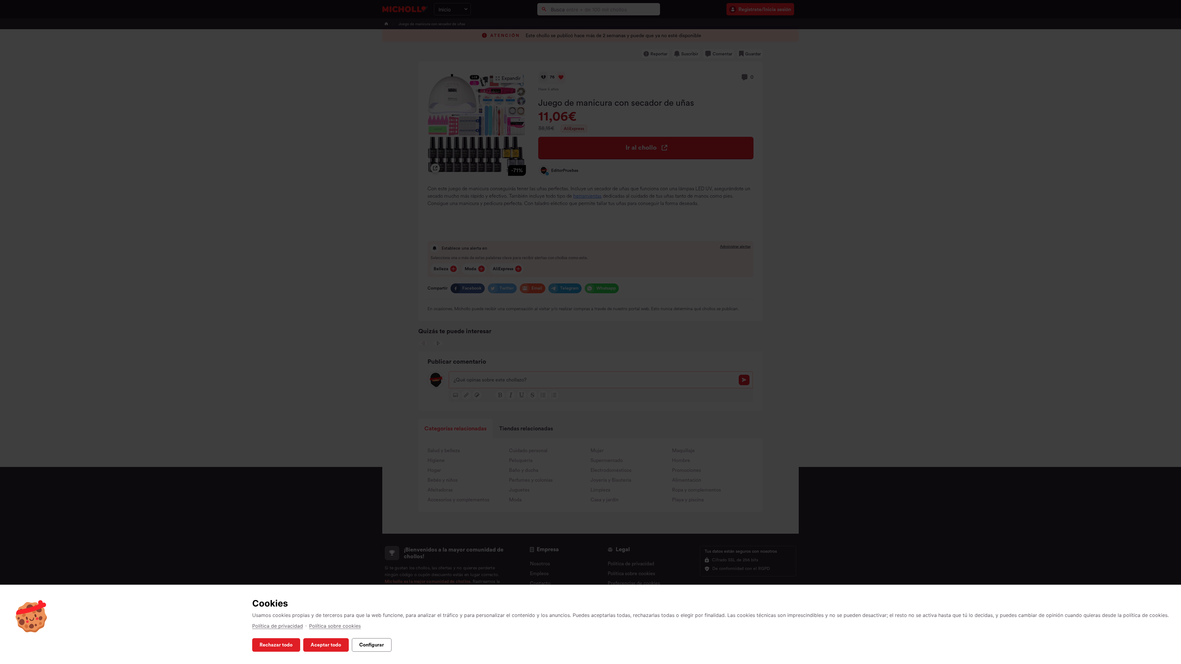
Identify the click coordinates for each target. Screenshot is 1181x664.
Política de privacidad (277, 626)
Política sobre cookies (335, 626)
